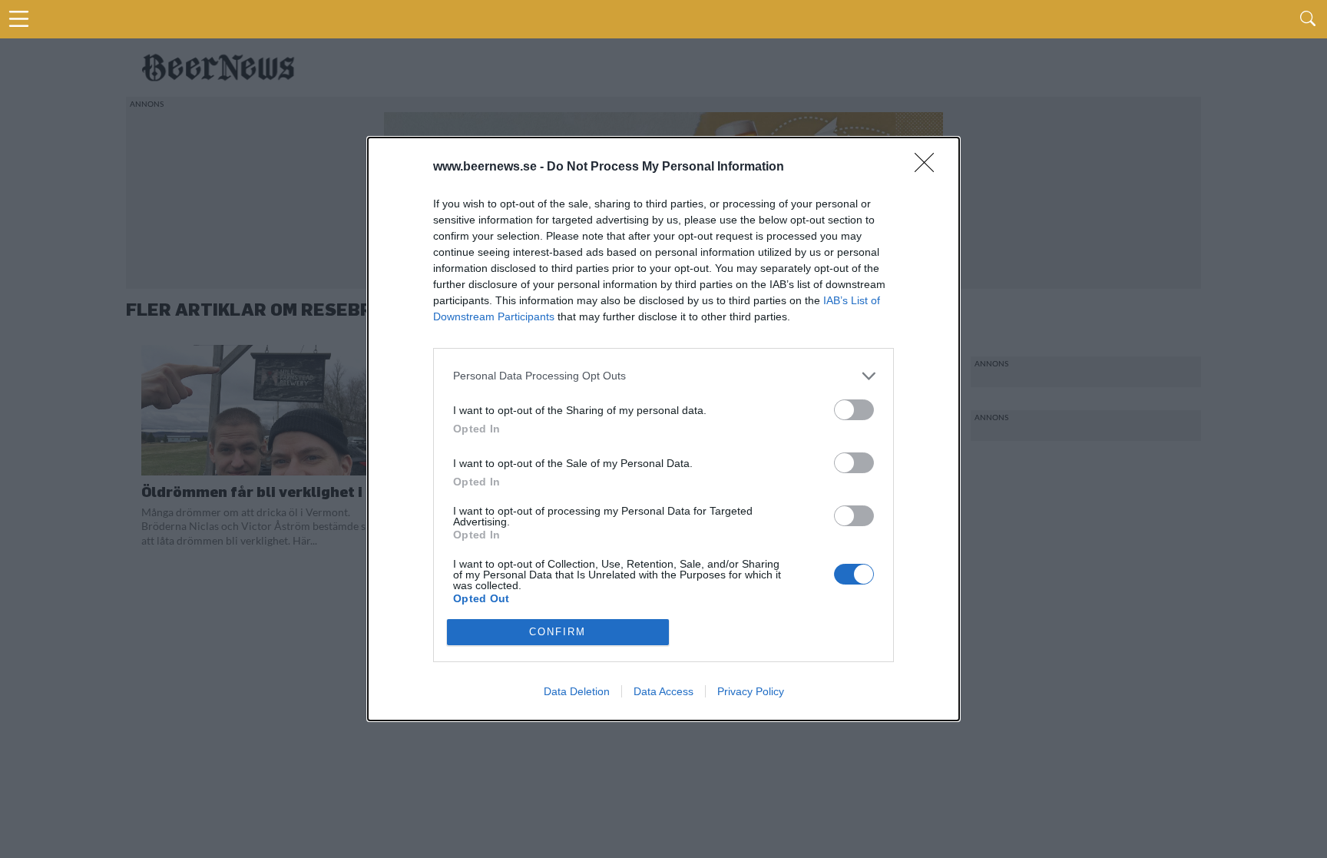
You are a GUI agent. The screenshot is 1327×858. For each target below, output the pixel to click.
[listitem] (663, 376)
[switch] (854, 409)
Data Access (663, 691)
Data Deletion (577, 691)
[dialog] (663, 429)
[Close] (929, 167)
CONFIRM (557, 632)
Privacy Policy (750, 691)
